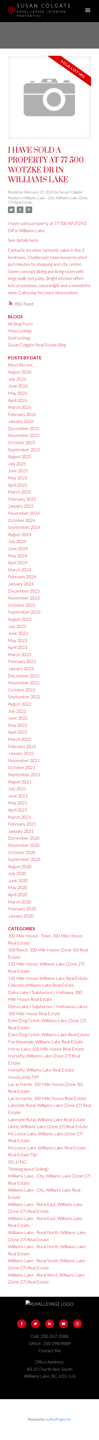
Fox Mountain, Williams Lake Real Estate (45, 1041)
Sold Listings (19, 337)
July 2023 (17, 626)
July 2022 (17, 711)
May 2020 (17, 887)
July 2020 (17, 873)
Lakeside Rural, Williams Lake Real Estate (46, 1119)
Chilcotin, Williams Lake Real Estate (41, 985)
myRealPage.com (58, 1419)
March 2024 (19, 569)
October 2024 (21, 520)
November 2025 (24, 435)
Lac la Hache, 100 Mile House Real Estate (47, 1098)
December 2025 (24, 428)
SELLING (17, 1161)
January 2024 (21, 583)
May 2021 (17, 802)
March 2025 (19, 491)
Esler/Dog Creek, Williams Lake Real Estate (49, 1034)
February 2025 (22, 499)
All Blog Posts (20, 323)
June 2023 (18, 633)
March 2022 (19, 739)
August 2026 (19, 371)
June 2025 (18, 470)
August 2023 (19, 619)
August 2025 (19, 456)
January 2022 (21, 753)
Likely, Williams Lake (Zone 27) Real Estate (48, 1126)
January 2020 (21, 915)
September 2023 (24, 611)
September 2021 (24, 774)
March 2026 (19, 407)
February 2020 (22, 908)
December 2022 (24, 675)
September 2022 (24, 696)
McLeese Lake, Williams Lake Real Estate (47, 1147)
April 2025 (17, 484)
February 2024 (22, 576)
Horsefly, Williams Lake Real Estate (41, 1069)
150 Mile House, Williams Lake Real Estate (48, 978)
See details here (23, 240)
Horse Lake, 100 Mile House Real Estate (46, 1048)
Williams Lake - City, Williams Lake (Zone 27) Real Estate (47, 200)
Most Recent (20, 364)
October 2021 (21, 767)
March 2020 (19, 901)
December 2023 (24, 590)
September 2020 (24, 859)
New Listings (20, 330)
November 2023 (24, 597)
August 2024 (19, 534)
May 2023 (17, 640)
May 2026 (17, 393)
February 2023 (22, 661)
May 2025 (17, 477)
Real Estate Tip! (23, 1154)
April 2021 (17, 809)
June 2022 (18, 717)
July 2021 (17, 788)
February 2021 (22, 823)
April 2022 (17, 731)
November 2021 (24, 760)
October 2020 (21, 852)
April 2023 (17, 647)
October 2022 (21, 689)
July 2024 (17, 541)
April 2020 (17, 894)
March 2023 (19, 654)
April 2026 (17, 400)
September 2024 (24, 527)
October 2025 (21, 442)
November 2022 (24, 682)
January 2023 (21, 668)
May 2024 (17, 555)
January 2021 (21, 831)
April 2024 (17, 562)
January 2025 (21, 505)
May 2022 (17, 725)
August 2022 (19, 703)
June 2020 (18, 880)
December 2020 (24, 837)
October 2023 (21, 605)
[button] (21, 1323)
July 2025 (17, 463)
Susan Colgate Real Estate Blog (37, 344)
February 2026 (22, 414)
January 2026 (21, 421)
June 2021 (18, 795)
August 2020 (19, 866)
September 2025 (24, 449)
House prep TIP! (23, 1077)
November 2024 (24, 513)
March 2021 (19, 817)
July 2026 (17, 378)
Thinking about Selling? (28, 1168)
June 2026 (18, 385)
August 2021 (19, 781)
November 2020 (24, 845)
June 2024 (18, 548)
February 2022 (22, 746)
